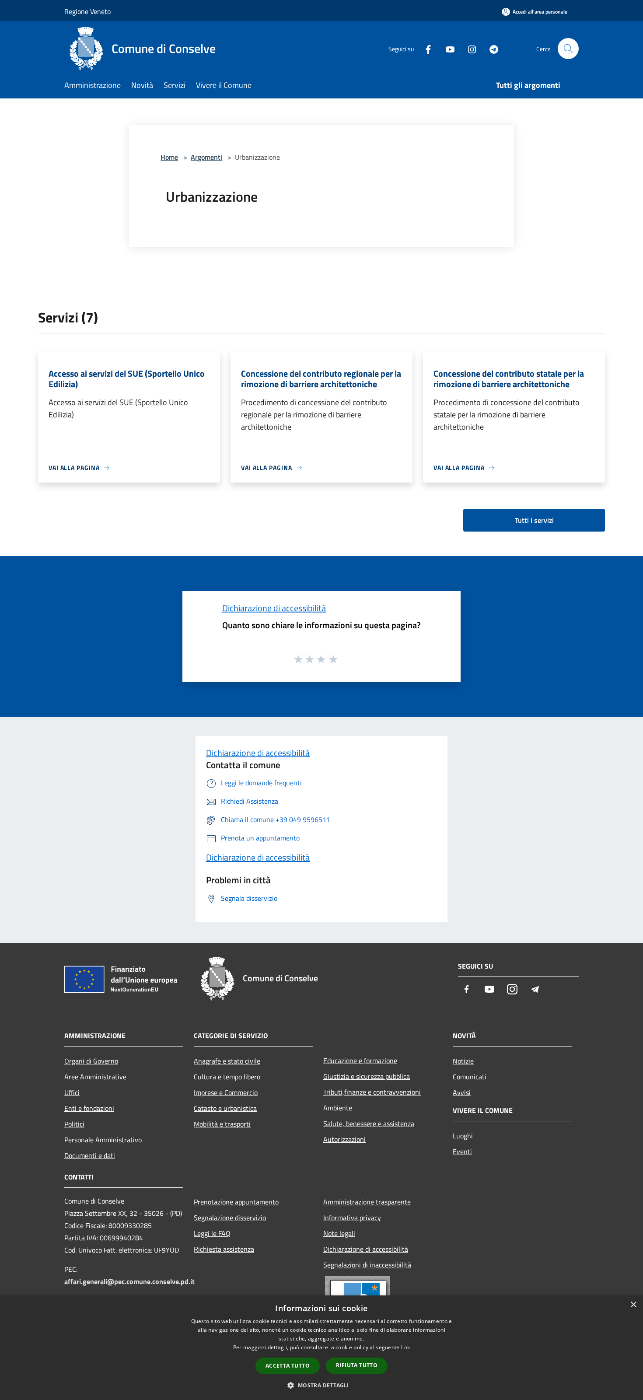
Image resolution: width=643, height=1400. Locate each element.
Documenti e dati (89, 1155)
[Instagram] (468, 48)
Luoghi (463, 1135)
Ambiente (337, 1107)
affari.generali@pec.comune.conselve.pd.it (129, 1281)
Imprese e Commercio (226, 1092)
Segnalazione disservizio (230, 1217)
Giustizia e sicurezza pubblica (366, 1076)
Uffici (72, 1092)
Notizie (463, 1061)
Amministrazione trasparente (367, 1202)
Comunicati (469, 1076)
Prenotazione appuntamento (236, 1202)
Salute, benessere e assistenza (368, 1123)
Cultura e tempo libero (227, 1076)
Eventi (462, 1151)
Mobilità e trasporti (222, 1124)
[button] (321, 1385)
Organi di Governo (91, 1061)
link (405, 1347)
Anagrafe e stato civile (227, 1061)
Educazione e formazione (360, 1060)
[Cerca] (568, 48)
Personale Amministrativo (103, 1139)
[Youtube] (446, 48)
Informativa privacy (352, 1217)
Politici (74, 1124)
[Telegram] (490, 48)
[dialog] (321, 1347)
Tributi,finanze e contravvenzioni (372, 1092)
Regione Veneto (87, 11)
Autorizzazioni (344, 1139)
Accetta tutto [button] (288, 1365)
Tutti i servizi (534, 520)
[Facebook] (424, 48)
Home (169, 157)
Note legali (339, 1233)
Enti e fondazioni (89, 1108)
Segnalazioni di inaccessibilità (367, 1265)
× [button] (633, 1305)
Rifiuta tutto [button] (356, 1365)
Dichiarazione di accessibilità (274, 608)
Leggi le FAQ (212, 1233)
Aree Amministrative (95, 1076)
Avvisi (462, 1092)
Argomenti (206, 157)
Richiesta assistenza (224, 1249)
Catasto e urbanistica (225, 1108)
